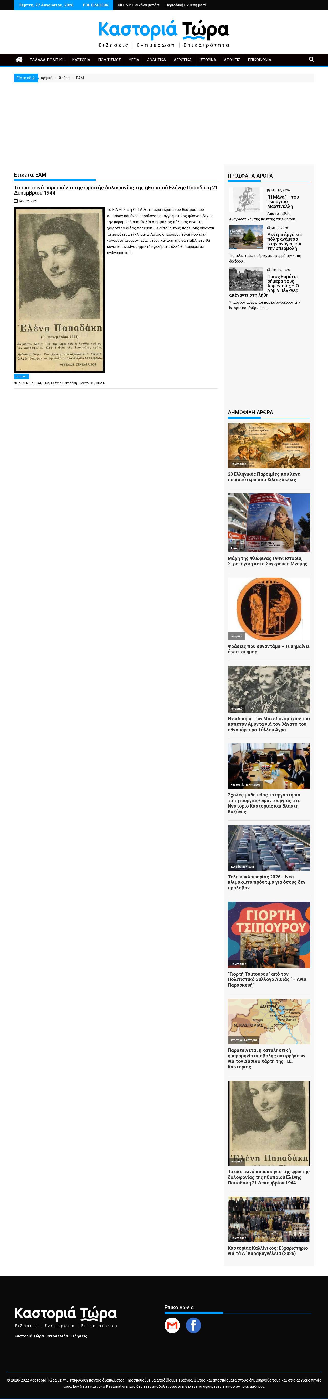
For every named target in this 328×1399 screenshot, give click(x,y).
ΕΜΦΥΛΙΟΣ (86, 383)
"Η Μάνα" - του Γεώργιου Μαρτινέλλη (206, 5)
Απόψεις (232, 59)
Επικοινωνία (259, 59)
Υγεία (134, 59)
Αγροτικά (183, 59)
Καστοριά (81, 59)
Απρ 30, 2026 (280, 270)
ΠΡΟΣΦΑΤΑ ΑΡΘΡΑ (250, 176)
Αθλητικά (156, 59)
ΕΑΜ (46, 383)
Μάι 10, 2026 (280, 190)
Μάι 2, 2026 (279, 228)
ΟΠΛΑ (100, 383)
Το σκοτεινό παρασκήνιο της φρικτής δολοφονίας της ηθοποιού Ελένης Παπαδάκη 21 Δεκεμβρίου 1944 (116, 190)
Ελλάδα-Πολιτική (47, 59)
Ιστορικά (208, 59)
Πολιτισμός (109, 59)
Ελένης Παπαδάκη (64, 383)
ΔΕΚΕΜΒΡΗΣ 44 (30, 383)
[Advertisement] (164, 121)
